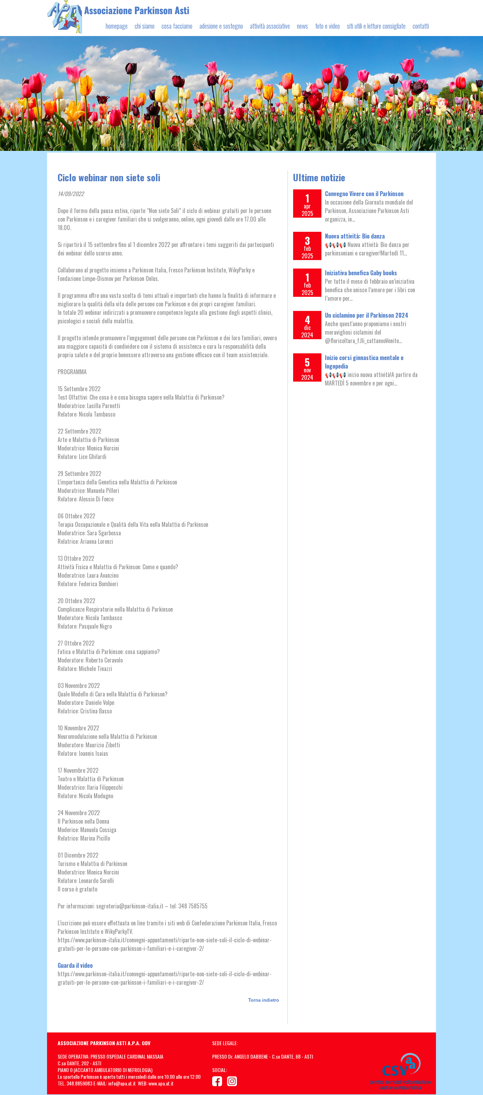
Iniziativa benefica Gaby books (361, 273)
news (302, 25)
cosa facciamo (177, 25)
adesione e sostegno (221, 25)
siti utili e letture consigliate (376, 25)
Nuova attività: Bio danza (355, 236)
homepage (117, 25)
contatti (421, 25)
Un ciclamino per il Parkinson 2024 (366, 315)
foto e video (327, 25)
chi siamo (145, 25)
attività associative (270, 25)
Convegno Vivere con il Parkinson (364, 193)
